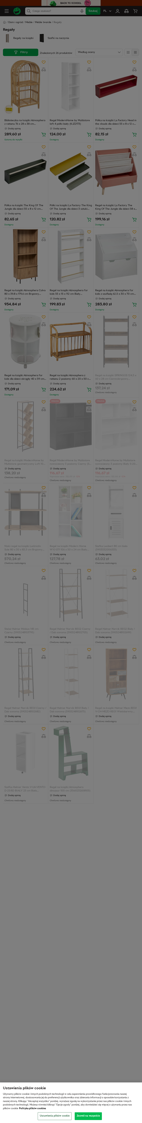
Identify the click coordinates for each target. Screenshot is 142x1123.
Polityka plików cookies (32, 1109)
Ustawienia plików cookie (55, 1116)
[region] (71, 1102)
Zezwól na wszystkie (88, 1116)
